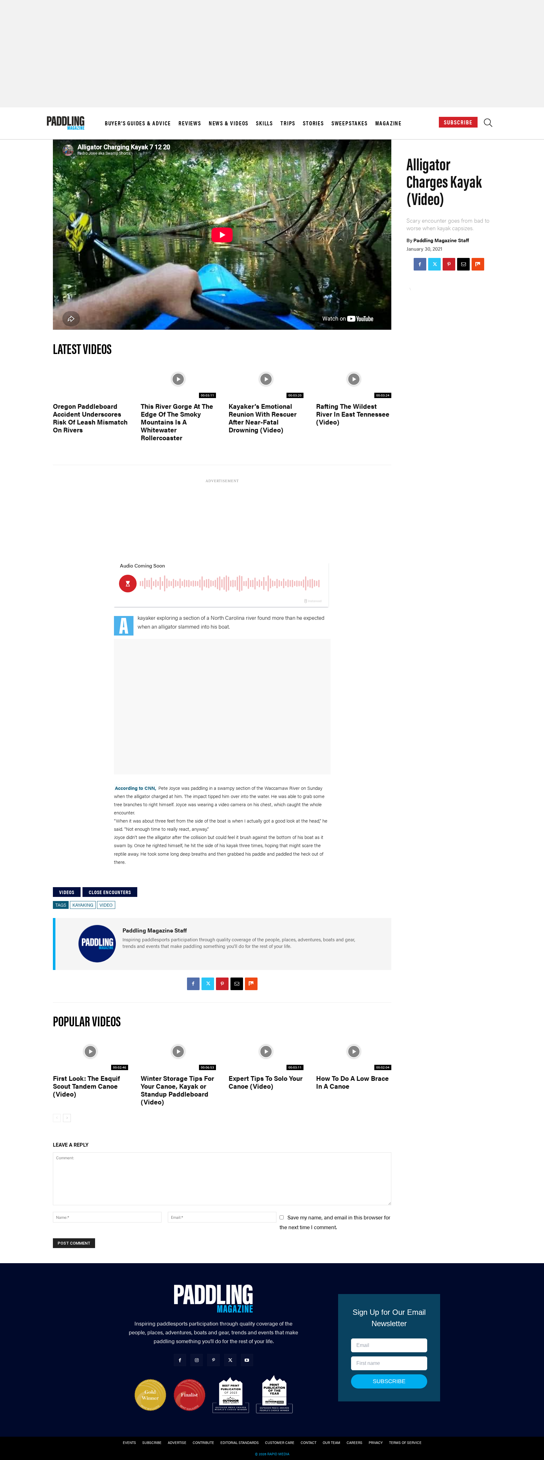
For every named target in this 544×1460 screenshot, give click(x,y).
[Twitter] (434, 264)
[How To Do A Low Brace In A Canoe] (353, 1051)
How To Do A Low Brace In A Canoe (352, 1082)
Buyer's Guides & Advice (138, 123)
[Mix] (478, 264)
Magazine (388, 123)
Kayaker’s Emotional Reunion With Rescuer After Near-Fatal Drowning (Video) (263, 417)
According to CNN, (135, 787)
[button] (488, 124)
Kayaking (82, 905)
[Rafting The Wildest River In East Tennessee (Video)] (353, 379)
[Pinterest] (449, 264)
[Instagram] (196, 1360)
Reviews (189, 123)
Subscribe (458, 122)
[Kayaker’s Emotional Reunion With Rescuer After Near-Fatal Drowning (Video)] (266, 379)
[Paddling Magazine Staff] (97, 943)
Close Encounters (110, 892)
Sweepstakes (350, 123)
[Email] (463, 264)
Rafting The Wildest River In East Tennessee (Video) (352, 413)
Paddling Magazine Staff (441, 240)
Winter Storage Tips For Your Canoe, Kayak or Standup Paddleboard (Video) (177, 1089)
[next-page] (67, 1118)
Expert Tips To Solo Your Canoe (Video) (266, 1082)
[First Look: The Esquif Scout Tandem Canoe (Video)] (90, 1051)
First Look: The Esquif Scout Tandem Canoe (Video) (86, 1085)
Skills (264, 123)
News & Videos (228, 123)
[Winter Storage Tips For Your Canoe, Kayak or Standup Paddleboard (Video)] (178, 1051)
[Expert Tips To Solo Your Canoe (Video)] (266, 1051)
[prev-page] (57, 1118)
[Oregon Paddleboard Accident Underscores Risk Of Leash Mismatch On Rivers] (90, 379)
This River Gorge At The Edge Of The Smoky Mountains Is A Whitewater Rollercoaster (177, 421)
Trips (287, 123)
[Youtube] (247, 1360)
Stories (313, 123)
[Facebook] (420, 264)
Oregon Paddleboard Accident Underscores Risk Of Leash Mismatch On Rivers (90, 417)
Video (106, 905)
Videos (66, 892)
